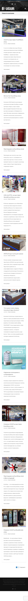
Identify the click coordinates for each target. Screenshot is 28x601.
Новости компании (11, 43)
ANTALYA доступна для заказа (13, 254)
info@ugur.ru (18, 1)
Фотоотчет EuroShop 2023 (12, 96)
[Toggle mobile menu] (25, 8)
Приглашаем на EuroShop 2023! (14, 149)
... (20, 65)
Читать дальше (6, 69)
